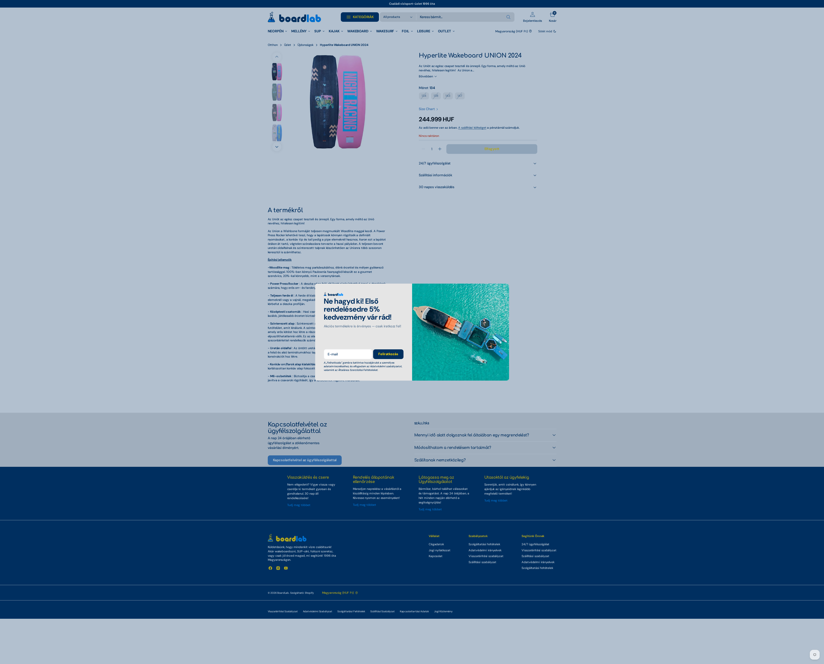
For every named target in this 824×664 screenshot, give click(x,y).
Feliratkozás (388, 354)
